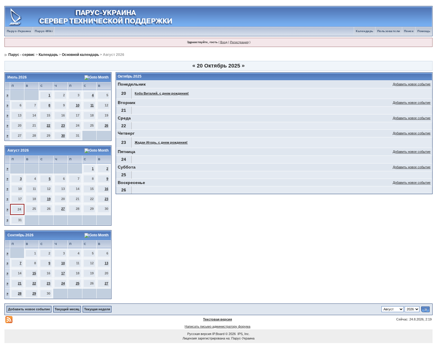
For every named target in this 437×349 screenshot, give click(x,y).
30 (63, 135)
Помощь (423, 31)
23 (63, 125)
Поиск (409, 31)
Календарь (364, 31)
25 (77, 283)
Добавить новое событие (411, 84)
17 (63, 273)
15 (34, 273)
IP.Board (218, 334)
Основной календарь (80, 55)
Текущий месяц (67, 309)
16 (106, 189)
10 (77, 105)
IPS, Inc (243, 334)
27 (63, 208)
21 (19, 283)
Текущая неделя (97, 309)
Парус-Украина (19, 31)
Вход (223, 42)
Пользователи (388, 31)
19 (49, 199)
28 (19, 293)
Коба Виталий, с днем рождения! (162, 93)
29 (34, 293)
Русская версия (199, 334)
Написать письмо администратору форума (217, 326)
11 (92, 105)
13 (106, 263)
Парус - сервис (21, 55)
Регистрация (239, 42)
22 (48, 125)
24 (63, 283)
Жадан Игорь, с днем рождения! (161, 142)
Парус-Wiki (44, 31)
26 (106, 125)
